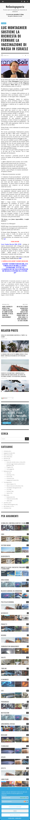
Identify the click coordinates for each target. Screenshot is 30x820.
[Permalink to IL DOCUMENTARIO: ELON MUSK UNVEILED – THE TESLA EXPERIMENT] (25, 784)
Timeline (6, 460)
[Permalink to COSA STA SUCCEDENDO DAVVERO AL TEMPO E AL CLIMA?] (15, 346)
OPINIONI (3, 23)
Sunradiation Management (13, 487)
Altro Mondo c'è (7, 506)
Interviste (6, 458)
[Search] (3, 1)
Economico (9, 478)
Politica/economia (11, 499)
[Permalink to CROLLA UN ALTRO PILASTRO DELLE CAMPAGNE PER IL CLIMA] (25, 695)
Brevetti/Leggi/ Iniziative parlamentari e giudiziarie (14, 568)
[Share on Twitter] (25, 55)
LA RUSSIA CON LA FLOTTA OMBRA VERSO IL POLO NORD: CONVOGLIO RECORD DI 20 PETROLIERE (14, 355)
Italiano (5, 398)
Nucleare (9, 491)
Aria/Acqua (9, 475)
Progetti (8, 467)
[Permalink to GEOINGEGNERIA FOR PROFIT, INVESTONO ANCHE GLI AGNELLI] (25, 684)
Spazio (8, 493)
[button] (28, 789)
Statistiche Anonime (15, 807)
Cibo (8, 473)
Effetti (5, 495)
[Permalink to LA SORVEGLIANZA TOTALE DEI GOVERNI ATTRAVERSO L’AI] (18, 728)
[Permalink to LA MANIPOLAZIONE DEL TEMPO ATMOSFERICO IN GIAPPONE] (18, 527)
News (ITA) (6, 455)
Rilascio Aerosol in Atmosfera (13, 486)
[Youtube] (24, 1)
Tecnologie (6, 482)
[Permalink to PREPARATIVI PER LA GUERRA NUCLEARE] (8, 739)
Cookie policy (11, 818)
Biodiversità (9, 497)
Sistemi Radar (10, 484)
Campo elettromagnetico (10, 504)
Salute (8, 500)
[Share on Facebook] (23, 55)
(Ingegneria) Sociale (11, 480)
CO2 (8, 489)
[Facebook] (21, 1)
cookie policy (18, 818)
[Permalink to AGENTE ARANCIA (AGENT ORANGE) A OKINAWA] (8, 662)
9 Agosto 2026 (4, 338)
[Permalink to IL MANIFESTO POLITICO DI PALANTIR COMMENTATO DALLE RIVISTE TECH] (25, 728)
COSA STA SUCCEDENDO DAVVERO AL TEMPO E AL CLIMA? (14, 336)
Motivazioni (6, 471)
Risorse (8, 476)
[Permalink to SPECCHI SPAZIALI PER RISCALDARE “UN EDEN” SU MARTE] (25, 750)
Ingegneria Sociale (8, 453)
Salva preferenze (15, 815)
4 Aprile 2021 (6, 55)
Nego (15, 811)
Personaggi (9, 469)
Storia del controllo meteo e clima (15, 462)
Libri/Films (6, 502)
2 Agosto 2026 (4, 378)
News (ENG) (6, 456)
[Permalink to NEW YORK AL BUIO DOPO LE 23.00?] (18, 684)
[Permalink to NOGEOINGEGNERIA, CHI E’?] (8, 617)
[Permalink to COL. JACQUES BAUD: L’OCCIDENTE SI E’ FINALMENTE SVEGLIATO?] (18, 617)
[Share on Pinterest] (28, 55)
